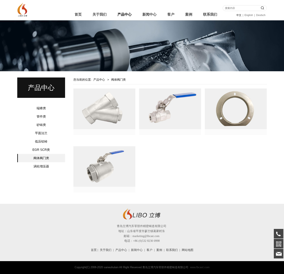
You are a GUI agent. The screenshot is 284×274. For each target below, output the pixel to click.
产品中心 (124, 14)
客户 (170, 14)
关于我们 (100, 14)
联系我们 (210, 14)
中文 (238, 15)
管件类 (41, 116)
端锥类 (41, 108)
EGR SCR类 (41, 149)
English (248, 15)
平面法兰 (41, 133)
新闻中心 (149, 14)
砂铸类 (41, 125)
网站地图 (187, 250)
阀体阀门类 (41, 158)
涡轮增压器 (41, 166)
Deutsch (260, 15)
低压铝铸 (41, 141)
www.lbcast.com (200, 267)
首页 (78, 14)
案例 (188, 14)
